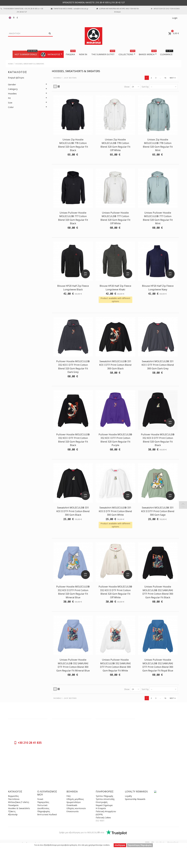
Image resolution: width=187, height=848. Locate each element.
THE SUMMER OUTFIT (103, 53)
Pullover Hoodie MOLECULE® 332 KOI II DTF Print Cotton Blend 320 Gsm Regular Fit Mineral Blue (73, 592)
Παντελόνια (13, 799)
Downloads (71, 805)
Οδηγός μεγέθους (75, 799)
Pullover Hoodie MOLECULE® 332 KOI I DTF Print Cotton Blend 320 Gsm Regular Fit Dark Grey (73, 367)
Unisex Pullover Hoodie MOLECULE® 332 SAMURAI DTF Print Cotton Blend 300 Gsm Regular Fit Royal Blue (157, 665)
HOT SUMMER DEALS (26, 53)
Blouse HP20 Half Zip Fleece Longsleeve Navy (158, 287)
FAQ (68, 796)
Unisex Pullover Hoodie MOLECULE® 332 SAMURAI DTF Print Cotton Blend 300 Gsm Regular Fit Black (157, 592)
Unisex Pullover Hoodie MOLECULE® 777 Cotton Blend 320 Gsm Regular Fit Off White (115, 218)
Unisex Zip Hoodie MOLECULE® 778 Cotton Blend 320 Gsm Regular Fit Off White (115, 145)
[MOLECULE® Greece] (93, 36)
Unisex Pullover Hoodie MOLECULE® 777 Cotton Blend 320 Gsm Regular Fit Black (73, 218)
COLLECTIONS (127, 53)
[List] (58, 86)
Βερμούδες (13, 796)
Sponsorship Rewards (135, 799)
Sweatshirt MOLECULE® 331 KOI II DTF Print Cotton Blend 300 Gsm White (115, 511)
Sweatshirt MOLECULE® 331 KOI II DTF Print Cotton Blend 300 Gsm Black (73, 511)
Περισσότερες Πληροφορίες (140, 845)
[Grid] (55, 86)
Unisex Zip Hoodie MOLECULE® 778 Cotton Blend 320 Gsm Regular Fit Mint (158, 145)
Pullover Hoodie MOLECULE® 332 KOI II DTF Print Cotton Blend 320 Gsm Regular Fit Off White (115, 592)
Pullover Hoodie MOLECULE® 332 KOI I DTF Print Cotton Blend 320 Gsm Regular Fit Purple (115, 440)
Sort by (145, 86)
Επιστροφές (102, 802)
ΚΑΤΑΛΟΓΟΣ (54, 54)
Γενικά (40, 799)
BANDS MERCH (147, 53)
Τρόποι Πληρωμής (104, 796)
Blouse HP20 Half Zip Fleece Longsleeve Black (73, 287)
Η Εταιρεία (101, 808)
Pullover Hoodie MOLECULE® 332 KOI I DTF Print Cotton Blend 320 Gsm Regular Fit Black (73, 440)
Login (174, 18)
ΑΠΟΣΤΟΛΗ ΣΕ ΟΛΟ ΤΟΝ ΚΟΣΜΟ (167, 8)
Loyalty (128, 796)
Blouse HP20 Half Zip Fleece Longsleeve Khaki (115, 287)
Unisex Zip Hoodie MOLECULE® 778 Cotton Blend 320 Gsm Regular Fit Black (73, 145)
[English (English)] (10, 17)
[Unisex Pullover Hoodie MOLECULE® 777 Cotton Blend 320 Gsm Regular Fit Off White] (115, 188)
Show (126, 86)
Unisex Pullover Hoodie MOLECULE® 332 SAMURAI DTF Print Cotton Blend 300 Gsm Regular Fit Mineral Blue (73, 665)
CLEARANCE (166, 53)
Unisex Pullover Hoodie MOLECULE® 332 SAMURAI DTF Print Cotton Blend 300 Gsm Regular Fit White (115, 665)
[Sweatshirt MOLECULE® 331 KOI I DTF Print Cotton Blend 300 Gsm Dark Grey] (158, 337)
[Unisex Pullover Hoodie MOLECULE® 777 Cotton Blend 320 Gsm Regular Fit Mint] (158, 188)
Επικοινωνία (72, 811)
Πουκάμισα (13, 805)
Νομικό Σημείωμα (104, 805)
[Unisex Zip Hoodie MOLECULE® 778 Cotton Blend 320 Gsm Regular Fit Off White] (115, 115)
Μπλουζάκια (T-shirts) (18, 802)
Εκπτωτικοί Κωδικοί (47, 814)
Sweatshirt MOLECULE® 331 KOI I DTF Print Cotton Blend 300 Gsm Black (115, 365)
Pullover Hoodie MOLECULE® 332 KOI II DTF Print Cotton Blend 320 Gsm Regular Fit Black (157, 440)
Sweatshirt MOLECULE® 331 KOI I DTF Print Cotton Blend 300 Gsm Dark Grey (158, 365)
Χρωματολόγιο (73, 802)
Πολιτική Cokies (103, 817)
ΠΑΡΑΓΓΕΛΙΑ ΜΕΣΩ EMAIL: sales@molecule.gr (71, 8)
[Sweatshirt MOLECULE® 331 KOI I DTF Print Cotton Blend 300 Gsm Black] (115, 337)
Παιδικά (70, 53)
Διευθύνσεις (43, 808)
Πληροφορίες (43, 811)
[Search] (50, 33)
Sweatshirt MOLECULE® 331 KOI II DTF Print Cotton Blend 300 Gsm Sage (157, 511)
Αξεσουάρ (13, 814)
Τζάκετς (12, 811)
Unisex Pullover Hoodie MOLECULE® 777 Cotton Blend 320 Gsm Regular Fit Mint (158, 218)
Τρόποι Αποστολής (105, 799)
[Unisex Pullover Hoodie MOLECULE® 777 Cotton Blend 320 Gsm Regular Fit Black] (73, 188)
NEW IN (83, 54)
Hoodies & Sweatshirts (19, 808)
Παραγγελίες (43, 802)
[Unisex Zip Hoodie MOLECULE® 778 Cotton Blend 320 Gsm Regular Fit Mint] (158, 115)
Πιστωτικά (42, 805)
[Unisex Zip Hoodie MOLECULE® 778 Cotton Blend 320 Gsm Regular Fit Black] (73, 115)
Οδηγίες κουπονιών (76, 808)
